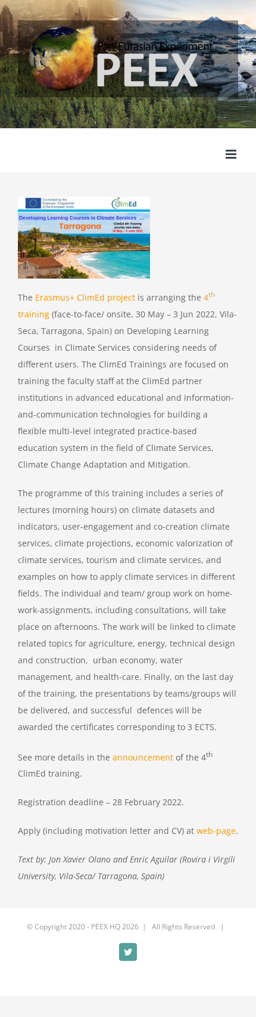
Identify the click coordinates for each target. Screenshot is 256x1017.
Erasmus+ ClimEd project (85, 297)
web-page (216, 830)
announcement (143, 756)
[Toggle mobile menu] (232, 154)
